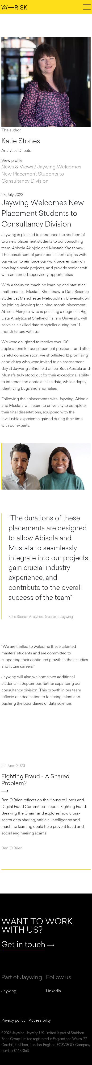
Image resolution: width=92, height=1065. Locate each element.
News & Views (17, 167)
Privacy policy (13, 1020)
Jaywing (8, 990)
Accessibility (40, 1020)
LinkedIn (53, 990)
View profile (11, 160)
